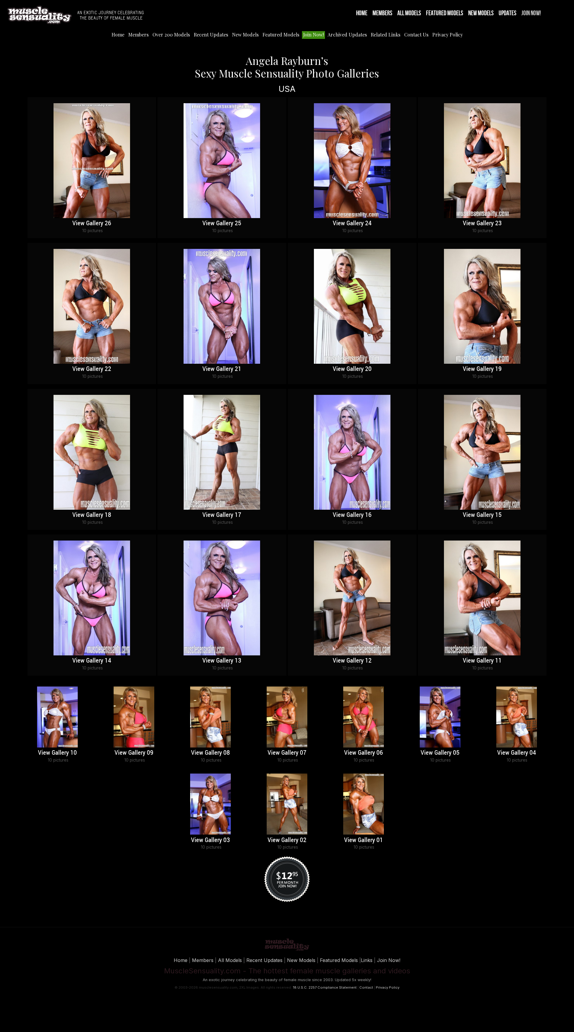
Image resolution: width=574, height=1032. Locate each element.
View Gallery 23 (482, 223)
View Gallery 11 (482, 660)
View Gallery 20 (352, 369)
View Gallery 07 (287, 753)
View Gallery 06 (363, 753)
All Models (409, 13)
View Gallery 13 (221, 660)
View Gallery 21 (221, 369)
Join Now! (531, 13)
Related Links (385, 34)
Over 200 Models (171, 34)
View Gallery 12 (352, 660)
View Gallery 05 (440, 753)
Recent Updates (211, 34)
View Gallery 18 (91, 515)
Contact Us (416, 34)
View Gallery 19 (482, 369)
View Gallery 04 (516, 753)
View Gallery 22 (91, 369)
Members (382, 13)
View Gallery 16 (352, 515)
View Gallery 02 (287, 840)
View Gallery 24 (352, 223)
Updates (507, 13)
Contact (366, 987)
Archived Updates (347, 34)
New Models (481, 13)
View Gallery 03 (210, 840)
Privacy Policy (447, 34)
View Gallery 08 (210, 753)
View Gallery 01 (363, 840)
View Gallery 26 (91, 223)
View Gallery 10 (57, 753)
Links (367, 960)
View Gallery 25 (221, 223)
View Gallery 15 (482, 515)
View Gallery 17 (221, 515)
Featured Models (444, 13)
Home (361, 13)
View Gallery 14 (91, 660)
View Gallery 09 (134, 753)
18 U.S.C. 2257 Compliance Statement (325, 987)
